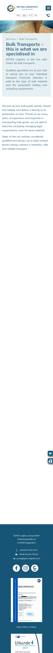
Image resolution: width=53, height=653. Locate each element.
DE (18, 15)
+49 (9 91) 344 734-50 (28, 554)
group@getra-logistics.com (28, 558)
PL (36, 15)
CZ (30, 15)
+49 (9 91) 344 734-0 (28, 550)
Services (11, 39)
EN (24, 15)
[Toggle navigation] (48, 8)
